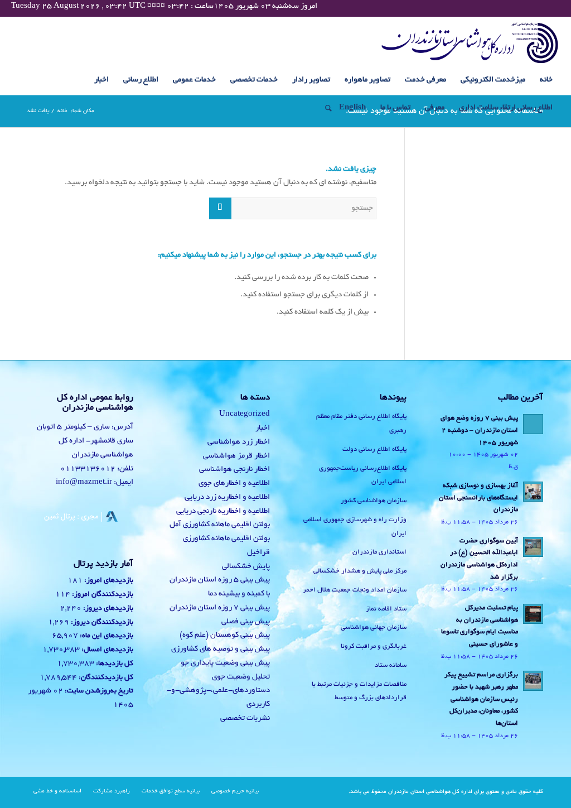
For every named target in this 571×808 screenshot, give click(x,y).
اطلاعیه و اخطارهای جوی (234, 483)
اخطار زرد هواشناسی (238, 442)
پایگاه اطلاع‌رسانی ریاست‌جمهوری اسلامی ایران (363, 475)
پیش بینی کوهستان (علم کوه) (225, 635)
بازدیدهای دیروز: (107, 609)
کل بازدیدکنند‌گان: (105, 678)
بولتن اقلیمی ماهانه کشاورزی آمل (220, 525)
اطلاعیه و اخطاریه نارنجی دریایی (223, 511)
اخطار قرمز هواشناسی (236, 456)
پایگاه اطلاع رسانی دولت (374, 449)
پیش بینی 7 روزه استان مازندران (220, 608)
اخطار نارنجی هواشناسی (234, 469)
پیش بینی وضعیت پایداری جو (225, 663)
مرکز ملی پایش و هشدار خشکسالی (360, 571)
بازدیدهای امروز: (108, 581)
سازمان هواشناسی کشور (374, 500)
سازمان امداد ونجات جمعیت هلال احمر (355, 590)
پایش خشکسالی (246, 566)
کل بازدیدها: (113, 664)
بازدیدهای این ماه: (105, 636)
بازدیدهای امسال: (106, 650)
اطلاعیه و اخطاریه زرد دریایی (227, 497)
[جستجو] (325, 108)
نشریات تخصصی (245, 718)
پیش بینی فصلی (245, 622)
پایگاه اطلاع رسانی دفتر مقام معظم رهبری (361, 423)
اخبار (262, 428)
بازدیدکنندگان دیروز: (101, 623)
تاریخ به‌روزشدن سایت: (98, 691)
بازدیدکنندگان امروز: (101, 595)
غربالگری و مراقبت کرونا (374, 646)
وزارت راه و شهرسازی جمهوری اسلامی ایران (355, 526)
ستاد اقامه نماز (386, 609)
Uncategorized (244, 414)
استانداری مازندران (379, 552)
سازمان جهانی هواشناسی (374, 627)
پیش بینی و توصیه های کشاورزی (220, 649)
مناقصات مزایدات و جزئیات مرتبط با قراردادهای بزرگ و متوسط (359, 691)
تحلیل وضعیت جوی (241, 677)
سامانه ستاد (391, 665)
